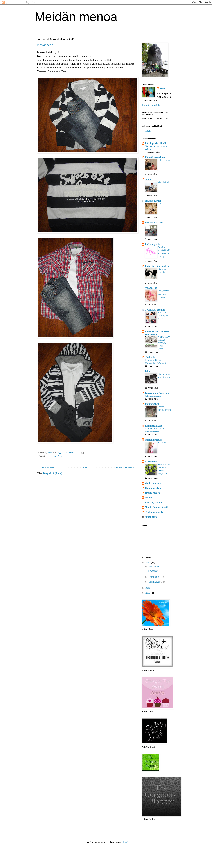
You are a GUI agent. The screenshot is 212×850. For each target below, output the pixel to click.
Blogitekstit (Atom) (52, 473)
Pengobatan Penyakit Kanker (163, 293)
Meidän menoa (76, 17)
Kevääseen (45, 45)
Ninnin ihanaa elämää (156, 507)
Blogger (125, 842)
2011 (148, 562)
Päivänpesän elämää (155, 143)
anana (148, 179)
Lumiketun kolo (153, 425)
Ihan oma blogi (153, 488)
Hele (162, 88)
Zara (60, 456)
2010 (148, 588)
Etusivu (85, 467)
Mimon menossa (153, 439)
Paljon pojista (152, 404)
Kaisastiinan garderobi (157, 393)
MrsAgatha (151, 288)
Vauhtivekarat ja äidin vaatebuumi (157, 332)
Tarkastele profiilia (151, 105)
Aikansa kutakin (153, 395)
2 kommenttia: (70, 452)
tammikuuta (154, 581)
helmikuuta (154, 577)
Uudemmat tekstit (46, 467)
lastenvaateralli (153, 200)
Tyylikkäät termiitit (155, 309)
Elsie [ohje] (163, 181)
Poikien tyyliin (152, 244)
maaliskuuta (154, 566)
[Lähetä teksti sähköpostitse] (82, 452)
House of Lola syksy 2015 (163, 315)
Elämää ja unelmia (155, 157)
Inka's (148, 371)
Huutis (148, 130)
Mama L (149, 497)
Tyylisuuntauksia (154, 512)
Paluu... (161, 203)
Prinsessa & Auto (154, 222)
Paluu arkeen (164, 160)
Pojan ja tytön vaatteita (157, 266)
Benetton (52, 456)
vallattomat (151, 461)
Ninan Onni (151, 517)
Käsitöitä (162, 442)
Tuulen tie (150, 357)
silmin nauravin (153, 483)
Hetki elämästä (152, 493)
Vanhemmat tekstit (125, 467)
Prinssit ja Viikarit (154, 502)
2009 (148, 592)
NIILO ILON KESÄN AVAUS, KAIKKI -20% (164, 342)
